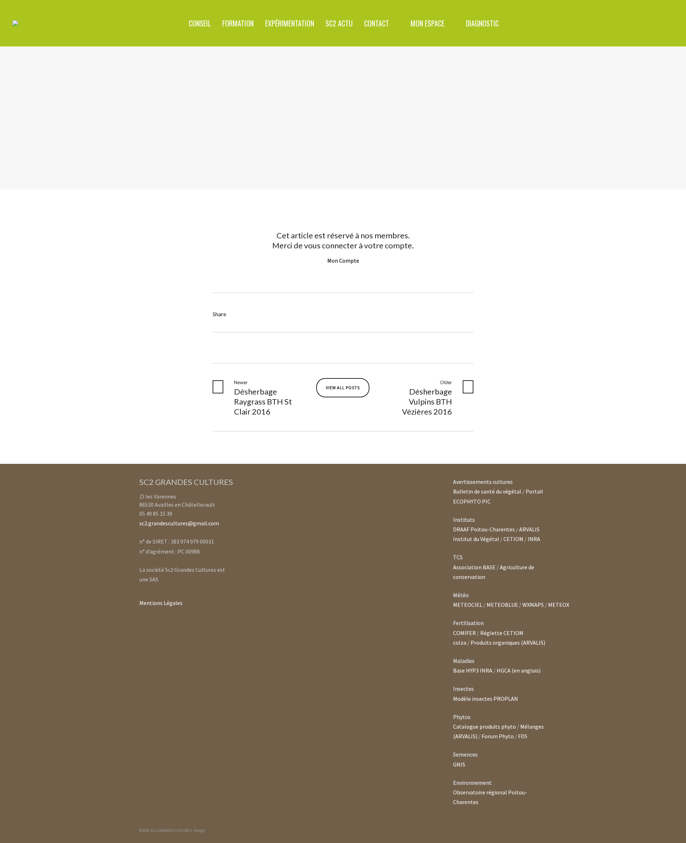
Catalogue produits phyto (484, 726)
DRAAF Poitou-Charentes (484, 529)
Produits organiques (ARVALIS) (508, 642)
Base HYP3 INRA (472, 670)
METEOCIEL (467, 604)
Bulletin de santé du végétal (487, 491)
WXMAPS (533, 604)
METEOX (558, 604)
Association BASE (474, 567)
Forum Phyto (498, 736)
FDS (522, 736)
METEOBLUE (502, 604)
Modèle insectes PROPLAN (485, 698)
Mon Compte (343, 260)
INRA (534, 538)
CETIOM (513, 538)
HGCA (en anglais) (519, 670)
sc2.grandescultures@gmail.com (179, 523)
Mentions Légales (161, 602)
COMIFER (464, 632)
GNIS (459, 764)
